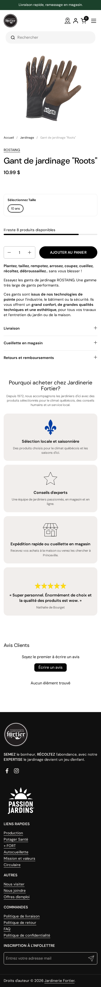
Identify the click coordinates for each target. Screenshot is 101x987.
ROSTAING (12, 150)
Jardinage (27, 138)
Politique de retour (20, 922)
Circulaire (12, 864)
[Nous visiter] (67, 21)
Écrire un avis (50, 667)
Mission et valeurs (19, 858)
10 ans (15, 208)
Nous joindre (15, 890)
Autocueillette (16, 852)
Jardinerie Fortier (59, 980)
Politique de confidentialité (27, 935)
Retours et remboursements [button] (29, 357)
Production (13, 833)
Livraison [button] (12, 328)
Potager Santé (16, 839)
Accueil (9, 138)
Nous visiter (14, 884)
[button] (9, 252)
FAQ (7, 929)
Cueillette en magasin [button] (23, 343)
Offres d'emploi (17, 896)
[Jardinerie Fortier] (10, 20)
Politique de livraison (22, 916)
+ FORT (10, 845)
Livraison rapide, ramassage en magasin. (51, 5)
